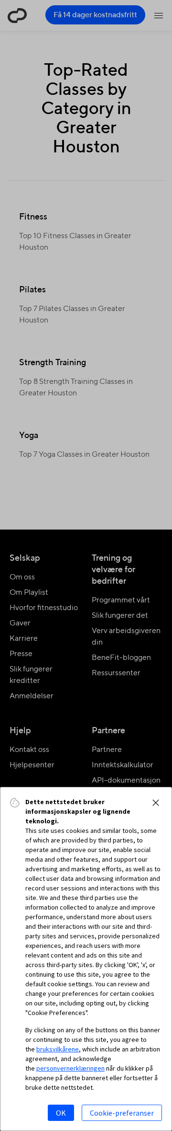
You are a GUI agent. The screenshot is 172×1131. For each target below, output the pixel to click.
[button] (155, 802)
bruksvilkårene (57, 1049)
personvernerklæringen (70, 1068)
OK (61, 1113)
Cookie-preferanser (122, 1113)
